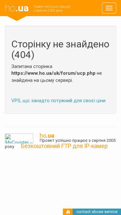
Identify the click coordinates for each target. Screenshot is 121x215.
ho (17, 8)
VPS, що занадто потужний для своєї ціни (58, 100)
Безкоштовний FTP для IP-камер (64, 145)
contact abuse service (96, 211)
